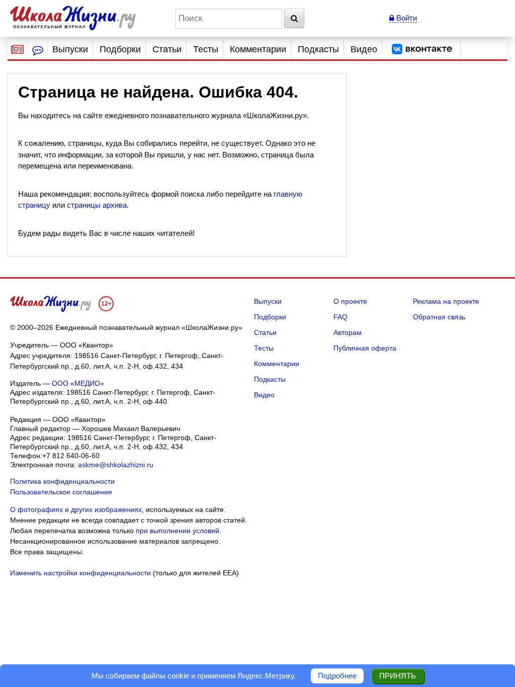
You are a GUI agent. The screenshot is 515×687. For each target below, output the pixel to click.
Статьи (167, 49)
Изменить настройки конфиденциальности (80, 573)
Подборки (120, 49)
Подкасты (318, 49)
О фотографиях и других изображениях (76, 509)
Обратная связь (439, 317)
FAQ (340, 317)
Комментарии (258, 49)
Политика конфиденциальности (62, 481)
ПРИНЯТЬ (397, 675)
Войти (405, 18)
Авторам (347, 332)
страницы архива (97, 205)
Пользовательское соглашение (61, 492)
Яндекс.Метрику (265, 675)
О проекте (350, 301)
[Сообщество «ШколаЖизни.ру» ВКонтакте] (422, 49)
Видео (364, 49)
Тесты (205, 49)
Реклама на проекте (446, 301)
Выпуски (70, 49)
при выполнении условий (177, 531)
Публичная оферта (364, 348)
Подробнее (337, 675)
